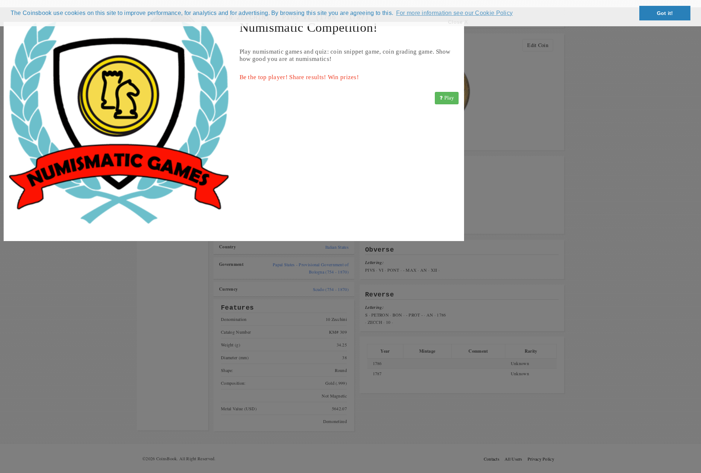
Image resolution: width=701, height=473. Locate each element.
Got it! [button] (665, 13)
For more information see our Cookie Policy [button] (454, 13)
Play (448, 98)
